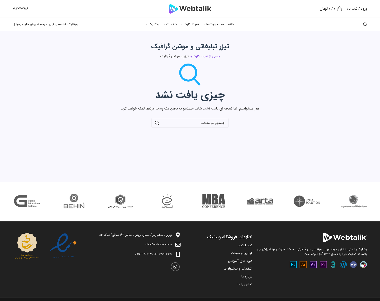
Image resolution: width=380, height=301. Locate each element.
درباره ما (246, 276)
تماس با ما (245, 284)
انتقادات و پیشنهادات (238, 268)
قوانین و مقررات (241, 253)
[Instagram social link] (175, 266)
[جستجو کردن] (365, 24)
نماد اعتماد (245, 245)
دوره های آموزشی (240, 261)
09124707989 (20, 9)
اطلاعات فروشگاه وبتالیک (229, 237)
